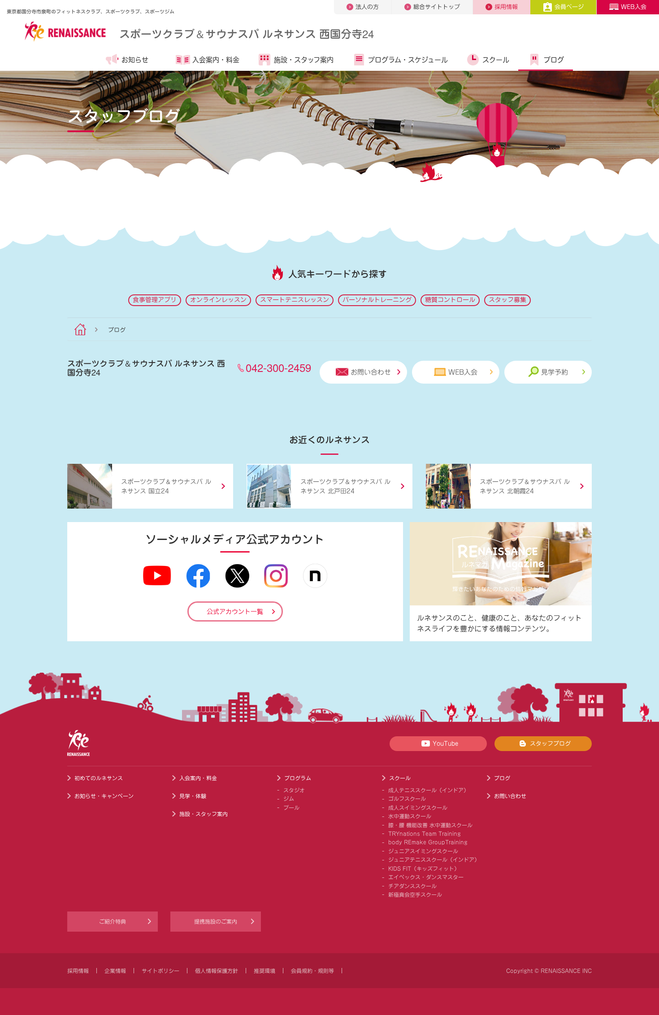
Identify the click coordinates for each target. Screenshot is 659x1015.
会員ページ (569, 7)
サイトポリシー (160, 970)
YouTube (445, 744)
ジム (288, 798)
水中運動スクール (409, 816)
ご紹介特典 (112, 921)
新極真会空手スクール (415, 894)
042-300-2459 (278, 367)
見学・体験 (192, 796)
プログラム (297, 778)
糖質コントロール (450, 300)
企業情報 (115, 970)
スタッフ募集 (507, 300)
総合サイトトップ (436, 7)
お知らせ (134, 59)
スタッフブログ (550, 744)
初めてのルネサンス (98, 778)
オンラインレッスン (218, 300)
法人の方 (367, 7)
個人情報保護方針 (216, 970)
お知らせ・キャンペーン (104, 796)
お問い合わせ (371, 372)
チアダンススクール (412, 886)
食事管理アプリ (155, 300)
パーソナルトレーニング (377, 300)
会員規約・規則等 (312, 970)
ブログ (554, 59)
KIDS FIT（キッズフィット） (424, 868)
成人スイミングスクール (417, 807)
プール (291, 807)
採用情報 (506, 7)
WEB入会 (633, 7)
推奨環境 (264, 970)
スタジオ (294, 790)
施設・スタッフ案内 (304, 59)
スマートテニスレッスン (294, 300)
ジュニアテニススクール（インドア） (434, 859)
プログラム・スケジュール (408, 59)
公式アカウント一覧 (235, 612)
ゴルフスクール (407, 798)
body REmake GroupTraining (428, 842)
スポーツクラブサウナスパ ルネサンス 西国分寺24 (246, 33)
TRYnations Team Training (424, 833)
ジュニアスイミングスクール (423, 851)
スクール (495, 59)
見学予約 (554, 372)
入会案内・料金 (215, 59)
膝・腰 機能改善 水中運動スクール (430, 825)
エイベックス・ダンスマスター (426, 877)
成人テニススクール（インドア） (428, 790)
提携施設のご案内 (215, 921)
